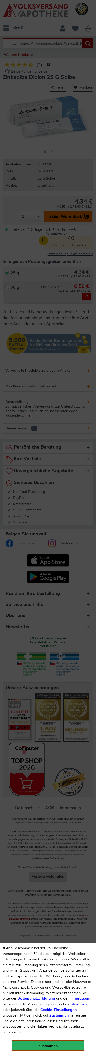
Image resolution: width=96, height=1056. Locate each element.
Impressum (80, 998)
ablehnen (79, 1004)
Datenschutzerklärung (36, 998)
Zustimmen (59, 1015)
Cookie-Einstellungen (58, 1010)
